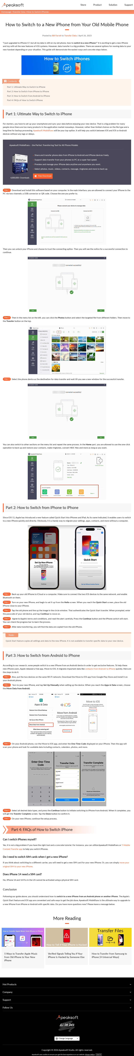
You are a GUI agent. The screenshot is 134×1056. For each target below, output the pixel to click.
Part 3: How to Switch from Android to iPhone (28, 96)
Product (97, 5)
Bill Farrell (56, 36)
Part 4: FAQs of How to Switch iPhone (25, 100)
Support (128, 5)
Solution (113, 5)
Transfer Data (19, 12)
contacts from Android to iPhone (100, 669)
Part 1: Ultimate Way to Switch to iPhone (26, 87)
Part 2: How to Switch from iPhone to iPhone (28, 91)
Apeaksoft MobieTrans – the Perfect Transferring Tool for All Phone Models (43, 145)
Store (83, 5)
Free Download (44, 176)
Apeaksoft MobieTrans (43, 131)
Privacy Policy (90, 1054)
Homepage (6, 12)
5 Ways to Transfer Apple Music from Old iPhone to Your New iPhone (20, 957)
